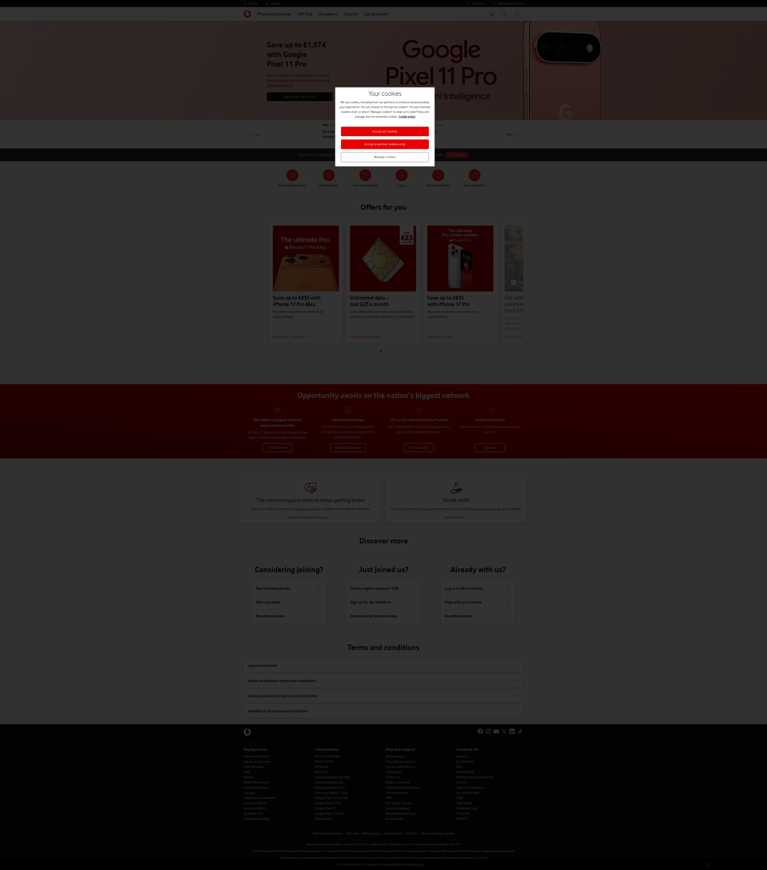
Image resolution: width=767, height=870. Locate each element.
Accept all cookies (384, 131)
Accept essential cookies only (384, 144)
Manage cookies (385, 157)
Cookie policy (407, 116)
